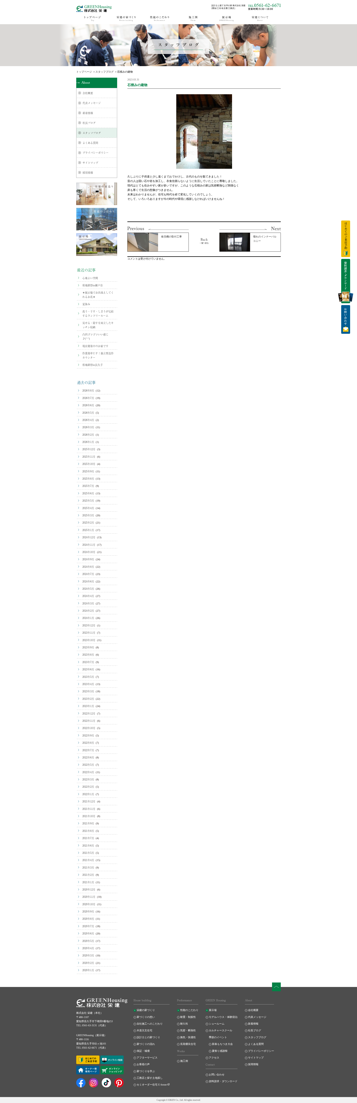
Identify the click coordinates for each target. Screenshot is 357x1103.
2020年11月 (88, 896)
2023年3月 (88, 691)
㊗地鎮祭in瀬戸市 (92, 285)
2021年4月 (88, 860)
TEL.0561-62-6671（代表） (91, 1047)
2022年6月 (88, 757)
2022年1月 (88, 794)
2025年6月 (88, 493)
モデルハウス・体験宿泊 (223, 1017)
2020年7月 (88, 926)
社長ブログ (89, 123)
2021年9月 (88, 823)
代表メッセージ (92, 103)
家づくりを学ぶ (146, 1071)
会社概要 (88, 93)
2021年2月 (88, 875)
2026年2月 (88, 434)
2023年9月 (88, 647)
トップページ (84, 71)
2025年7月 (88, 486)
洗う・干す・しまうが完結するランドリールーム (98, 313)
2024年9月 (88, 559)
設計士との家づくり (148, 1037)
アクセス (214, 1057)
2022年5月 (88, 764)
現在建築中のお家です (95, 346)
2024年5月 (88, 588)
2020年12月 (88, 889)
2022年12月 (88, 713)
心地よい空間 (90, 278)
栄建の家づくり (146, 1010)
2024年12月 (88, 537)
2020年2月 (88, 963)
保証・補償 (143, 1051)
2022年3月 (88, 779)
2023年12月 (88, 625)
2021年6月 (88, 845)
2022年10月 (88, 728)
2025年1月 (88, 530)
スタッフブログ (104, 71)
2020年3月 (88, 955)
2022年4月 (88, 772)
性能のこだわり (189, 1010)
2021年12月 (88, 801)
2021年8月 (88, 831)
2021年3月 (88, 867)
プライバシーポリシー (96, 152)
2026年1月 (88, 442)
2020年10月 (88, 904)
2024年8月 (88, 566)
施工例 (184, 1061)
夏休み (86, 304)
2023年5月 (88, 677)
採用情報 (88, 172)
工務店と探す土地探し (150, 1078)
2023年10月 (88, 640)
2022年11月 (88, 720)
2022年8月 (88, 742)
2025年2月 (88, 522)
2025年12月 (88, 449)
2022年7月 (88, 750)
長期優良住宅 (188, 1044)
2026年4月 (88, 420)
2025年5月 (88, 500)
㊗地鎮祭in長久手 (92, 365)
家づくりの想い (146, 1017)
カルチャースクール (220, 1030)
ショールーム (216, 1023)
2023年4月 (88, 684)
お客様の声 (143, 1064)
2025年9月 (88, 471)
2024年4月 (88, 596)
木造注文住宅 (144, 1030)
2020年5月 (88, 941)
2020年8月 (88, 918)
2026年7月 (88, 398)
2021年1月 (88, 882)
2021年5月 (88, 853)
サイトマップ (90, 162)
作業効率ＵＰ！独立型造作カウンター (98, 355)
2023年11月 (88, 632)
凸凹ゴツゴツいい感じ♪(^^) (95, 336)
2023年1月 (88, 706)
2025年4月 (88, 508)
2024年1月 (88, 618)
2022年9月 (88, 735)
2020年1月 (88, 970)
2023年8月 (88, 654)
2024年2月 (88, 610)
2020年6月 (88, 933)
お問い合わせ (216, 1074)
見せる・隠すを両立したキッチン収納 (98, 325)
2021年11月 (88, 809)
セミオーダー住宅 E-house (152, 1084)
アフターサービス (147, 1057)
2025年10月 (88, 464)
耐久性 (184, 1023)
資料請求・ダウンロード (223, 1081)
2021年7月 (88, 838)
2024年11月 (88, 544)
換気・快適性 (188, 1037)
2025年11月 (88, 456)
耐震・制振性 (188, 1017)
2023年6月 (88, 669)
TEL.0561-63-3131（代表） (91, 1025)
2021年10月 (88, 816)
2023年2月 (88, 699)
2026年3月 (88, 427)
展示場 (213, 1010)
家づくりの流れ (146, 1044)
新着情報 (88, 113)
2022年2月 (88, 786)
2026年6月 (88, 405)
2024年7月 (88, 574)
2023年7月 (88, 662)
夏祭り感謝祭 (220, 1051)
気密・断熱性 (188, 1030)
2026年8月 (88, 390)
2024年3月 (88, 603)
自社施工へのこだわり (150, 1023)
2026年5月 (88, 412)
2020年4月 (88, 948)
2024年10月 (88, 552)
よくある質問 (90, 143)
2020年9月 (88, 911)
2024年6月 (88, 581)
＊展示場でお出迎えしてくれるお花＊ (98, 294)
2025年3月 (88, 515)
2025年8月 (88, 478)
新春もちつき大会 (222, 1044)
